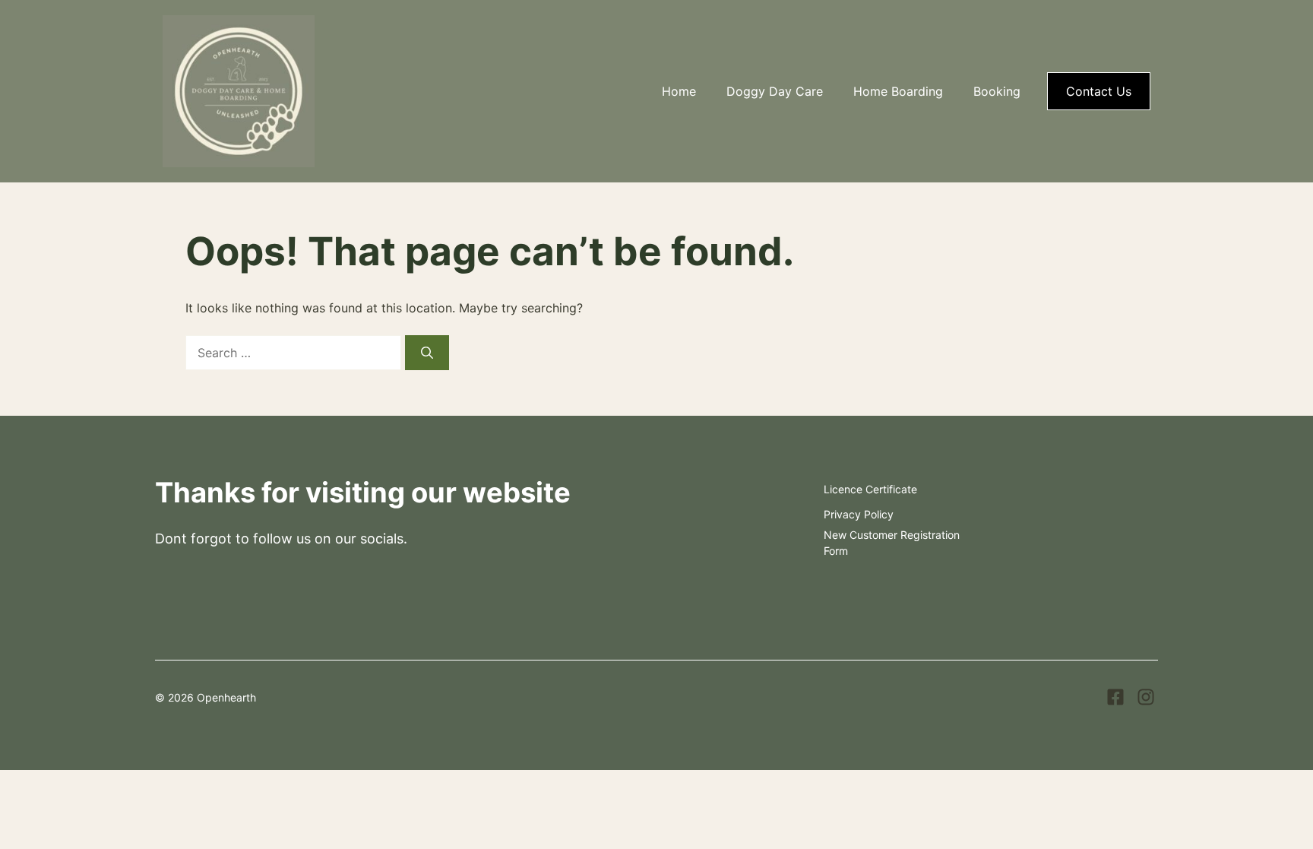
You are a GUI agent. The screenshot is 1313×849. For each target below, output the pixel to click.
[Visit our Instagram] (1146, 697)
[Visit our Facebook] (1115, 697)
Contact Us (1098, 91)
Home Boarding (898, 91)
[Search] (427, 352)
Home (679, 91)
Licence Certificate (870, 489)
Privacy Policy (859, 514)
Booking (996, 91)
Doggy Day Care (774, 91)
